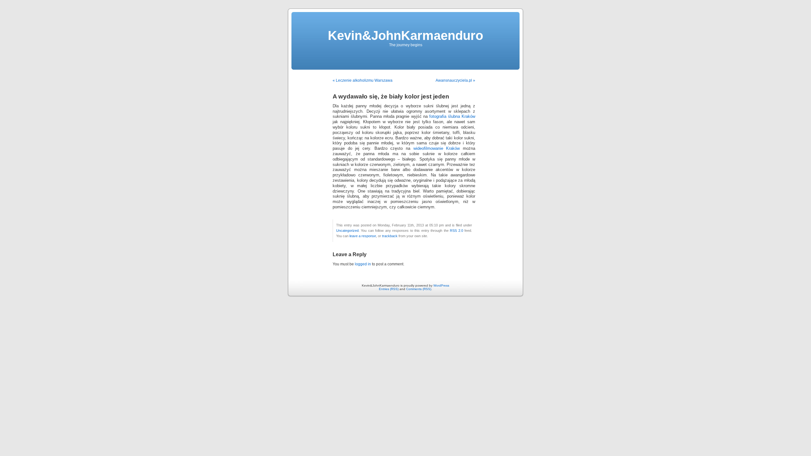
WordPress (441, 285)
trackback (390, 236)
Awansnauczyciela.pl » (455, 80)
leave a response (362, 236)
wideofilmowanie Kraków (436, 148)
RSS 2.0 (456, 230)
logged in (363, 264)
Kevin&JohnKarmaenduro (405, 35)
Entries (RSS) (389, 289)
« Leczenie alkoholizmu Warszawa (363, 80)
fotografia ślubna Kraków (452, 116)
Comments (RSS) (418, 289)
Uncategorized (347, 230)
